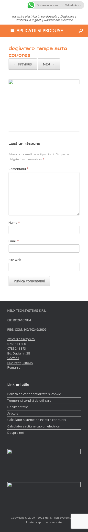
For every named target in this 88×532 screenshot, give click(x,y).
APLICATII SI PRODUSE (40, 30)
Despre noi (15, 432)
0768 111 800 (16, 344)
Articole (12, 413)
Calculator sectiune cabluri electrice (33, 426)
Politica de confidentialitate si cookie (34, 394)
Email (14, 241)
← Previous (23, 64)
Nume (14, 222)
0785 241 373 (16, 348)
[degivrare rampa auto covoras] (44, 83)
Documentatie (17, 407)
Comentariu (18, 169)
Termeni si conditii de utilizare (29, 400)
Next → (49, 64)
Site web (15, 259)
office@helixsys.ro (21, 339)
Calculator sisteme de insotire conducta (36, 419)
